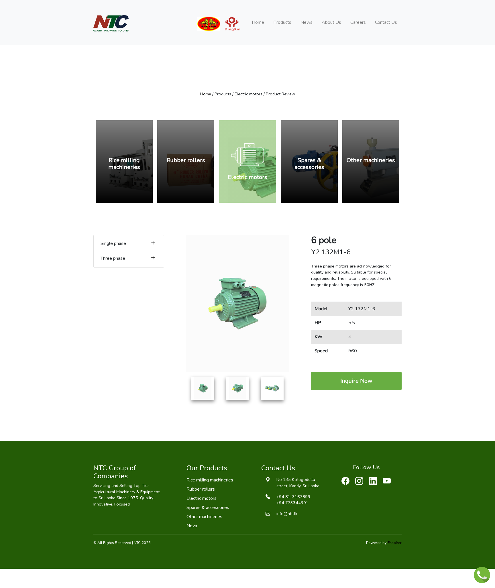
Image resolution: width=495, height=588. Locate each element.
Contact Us (386, 22)
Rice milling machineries (209, 480)
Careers (358, 22)
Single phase (113, 243)
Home (258, 22)
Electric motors (201, 498)
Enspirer (395, 542)
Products (282, 22)
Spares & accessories (207, 507)
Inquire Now (356, 381)
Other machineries (204, 517)
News (306, 22)
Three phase (113, 258)
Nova (191, 526)
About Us (331, 22)
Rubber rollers (200, 489)
